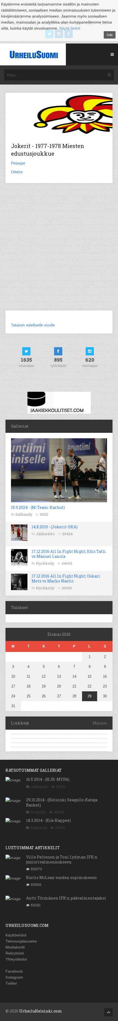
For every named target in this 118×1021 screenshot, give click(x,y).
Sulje (109, 34)
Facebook (14, 971)
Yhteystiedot (16, 959)
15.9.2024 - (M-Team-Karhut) (38, 507)
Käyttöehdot (15, 935)
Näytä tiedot (69, 28)
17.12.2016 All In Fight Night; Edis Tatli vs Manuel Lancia (69, 554)
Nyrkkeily (45, 563)
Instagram (14, 977)
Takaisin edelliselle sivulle (33, 325)
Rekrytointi (14, 953)
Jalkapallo (39, 786)
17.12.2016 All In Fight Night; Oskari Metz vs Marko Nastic (66, 578)
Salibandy (23, 514)
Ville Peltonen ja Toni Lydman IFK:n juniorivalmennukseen (61, 859)
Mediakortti (15, 947)
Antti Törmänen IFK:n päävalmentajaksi (66, 898)
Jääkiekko (45, 533)
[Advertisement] (59, 250)
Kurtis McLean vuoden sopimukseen (61, 877)
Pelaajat (18, 163)
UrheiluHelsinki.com (40, 1011)
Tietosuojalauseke (21, 941)
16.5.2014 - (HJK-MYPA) (47, 779)
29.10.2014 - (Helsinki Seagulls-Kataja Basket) (61, 802)
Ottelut (17, 172)
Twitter (11, 983)
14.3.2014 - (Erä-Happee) (48, 820)
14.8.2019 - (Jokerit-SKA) (55, 526)
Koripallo (38, 812)
